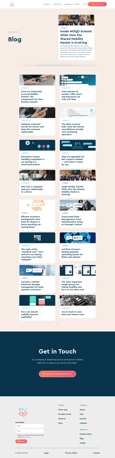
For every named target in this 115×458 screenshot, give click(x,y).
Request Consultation (57, 373)
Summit (77, 4)
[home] (12, 4)
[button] (47, 4)
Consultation (97, 4)
